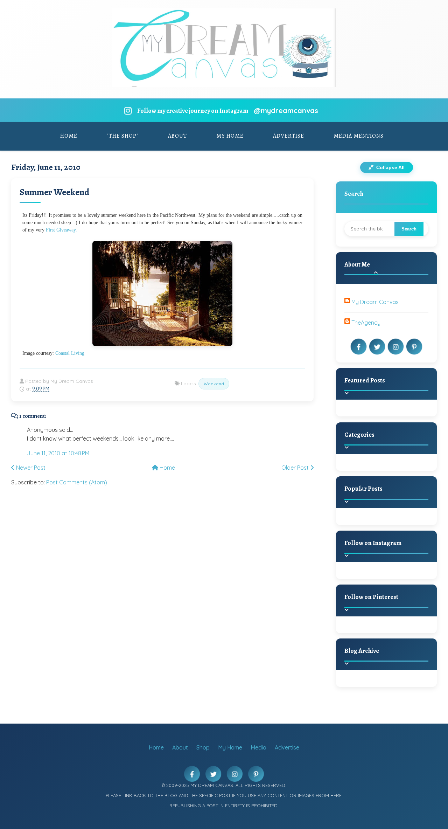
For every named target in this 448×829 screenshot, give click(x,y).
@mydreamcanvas (286, 110)
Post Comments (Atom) (76, 482)
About (177, 136)
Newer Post (30, 467)
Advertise (288, 136)
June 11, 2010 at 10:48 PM (58, 453)
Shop (203, 747)
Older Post (295, 467)
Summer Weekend (54, 192)
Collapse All (390, 167)
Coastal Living (69, 353)
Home (68, 136)
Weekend (214, 383)
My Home (230, 136)
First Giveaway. (60, 230)
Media (258, 747)
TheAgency (365, 322)
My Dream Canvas (375, 301)
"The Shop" (123, 136)
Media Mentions (359, 136)
